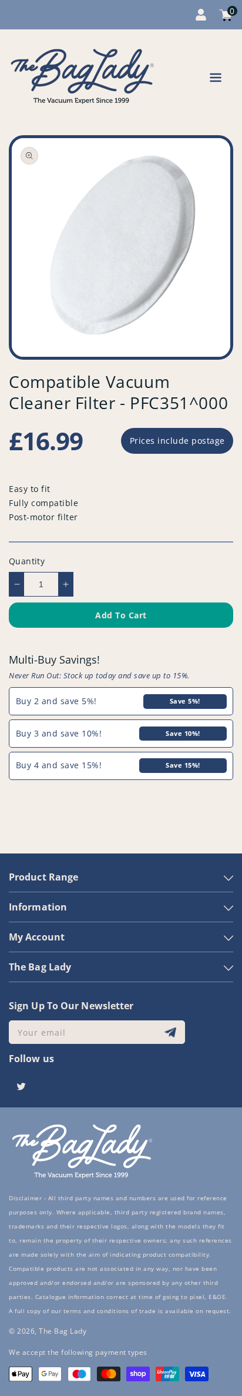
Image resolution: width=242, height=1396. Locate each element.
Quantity (27, 561)
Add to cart (121, 615)
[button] (215, 80)
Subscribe (172, 1032)
